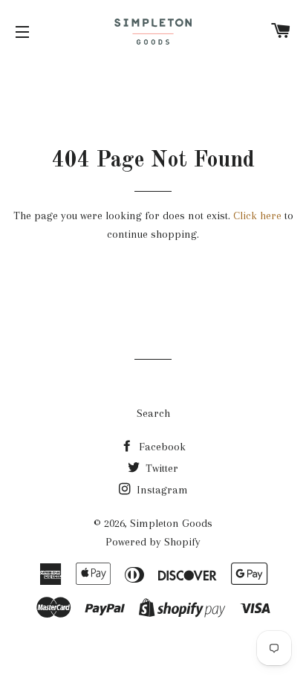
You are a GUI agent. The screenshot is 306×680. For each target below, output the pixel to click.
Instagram (161, 489)
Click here (257, 215)
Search (153, 413)
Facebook (161, 446)
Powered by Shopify (153, 541)
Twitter (160, 468)
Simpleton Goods (171, 523)
